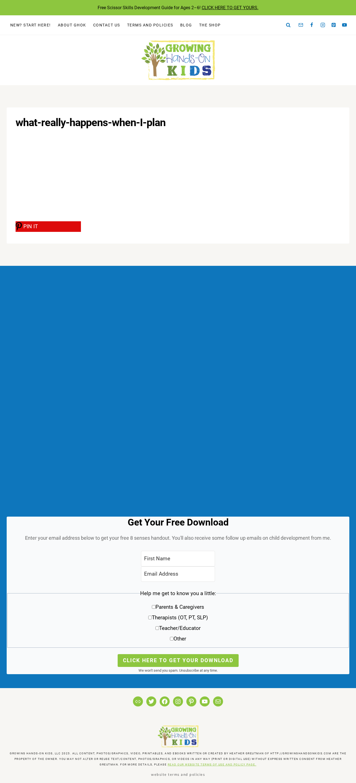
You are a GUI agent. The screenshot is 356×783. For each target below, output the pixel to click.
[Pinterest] (333, 25)
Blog (186, 25)
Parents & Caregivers (179, 607)
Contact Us (106, 25)
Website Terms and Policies (178, 774)
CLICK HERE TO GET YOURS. (230, 7)
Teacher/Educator (180, 628)
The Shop (210, 25)
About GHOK (72, 25)
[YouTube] (344, 25)
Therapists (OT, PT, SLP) (180, 617)
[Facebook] (312, 25)
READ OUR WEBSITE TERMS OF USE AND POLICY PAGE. (212, 764)
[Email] (301, 25)
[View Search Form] (288, 25)
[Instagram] (322, 25)
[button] (178, 618)
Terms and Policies (150, 25)
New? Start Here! (30, 25)
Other (180, 638)
